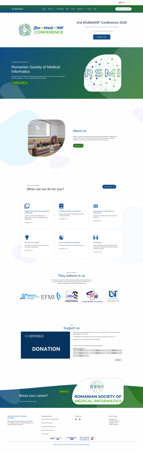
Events (73, 9)
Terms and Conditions (47, 423)
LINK (113, 336)
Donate (118, 360)
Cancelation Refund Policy (48, 426)
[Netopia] (56, 438)
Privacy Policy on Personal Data (49, 419)
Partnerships (60, 9)
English (123, 2)
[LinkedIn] (79, 419)
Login (94, 9)
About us (50, 9)
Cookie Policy (45, 434)
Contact (89, 9)
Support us (80, 9)
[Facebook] (76, 419)
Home (44, 9)
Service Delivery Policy (47, 430)
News (67, 9)
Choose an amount (79, 348)
